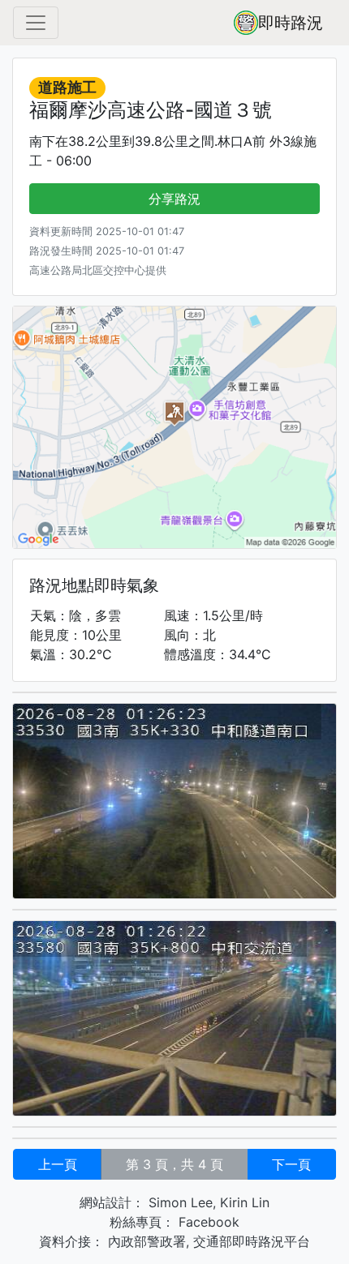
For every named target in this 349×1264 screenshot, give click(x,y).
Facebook (206, 1222)
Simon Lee (178, 1202)
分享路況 (174, 199)
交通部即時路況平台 (251, 1241)
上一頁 (57, 1164)
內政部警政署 (145, 1241)
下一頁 (291, 1164)
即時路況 (290, 22)
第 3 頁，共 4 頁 (174, 1164)
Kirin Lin (244, 1202)
